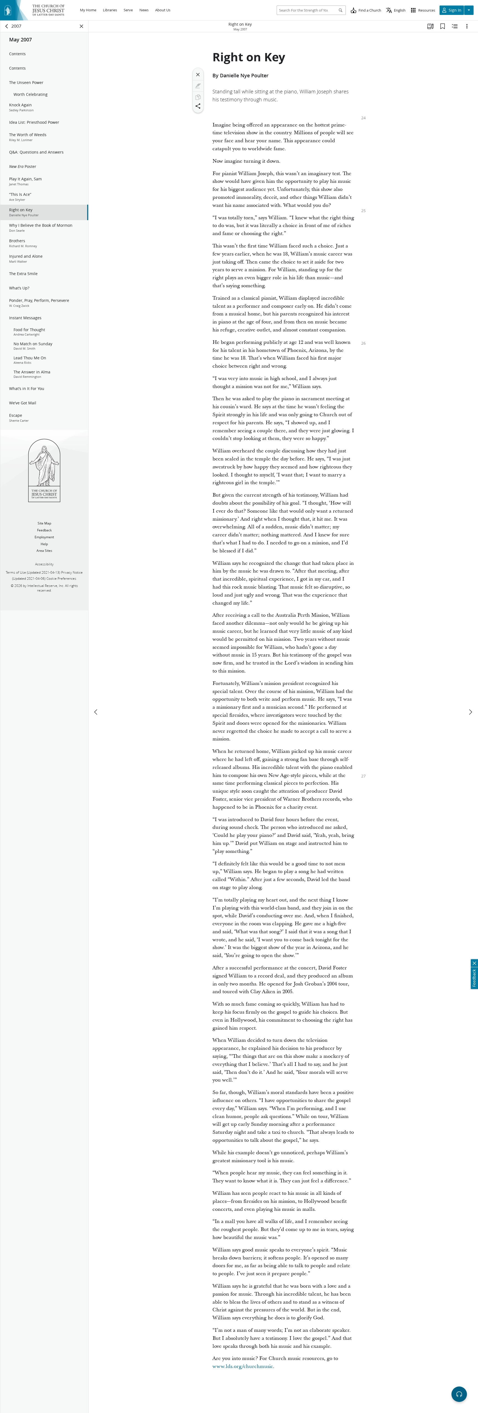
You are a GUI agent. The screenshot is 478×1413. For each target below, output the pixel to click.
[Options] (466, 26)
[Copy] (198, 97)
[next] (470, 712)
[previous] (96, 712)
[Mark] (198, 85)
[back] (6, 26)
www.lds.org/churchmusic (242, 1366)
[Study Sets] (430, 26)
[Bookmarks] (442, 26)
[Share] (198, 106)
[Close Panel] (81, 26)
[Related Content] (454, 26)
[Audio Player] (459, 1394)
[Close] (198, 74)
